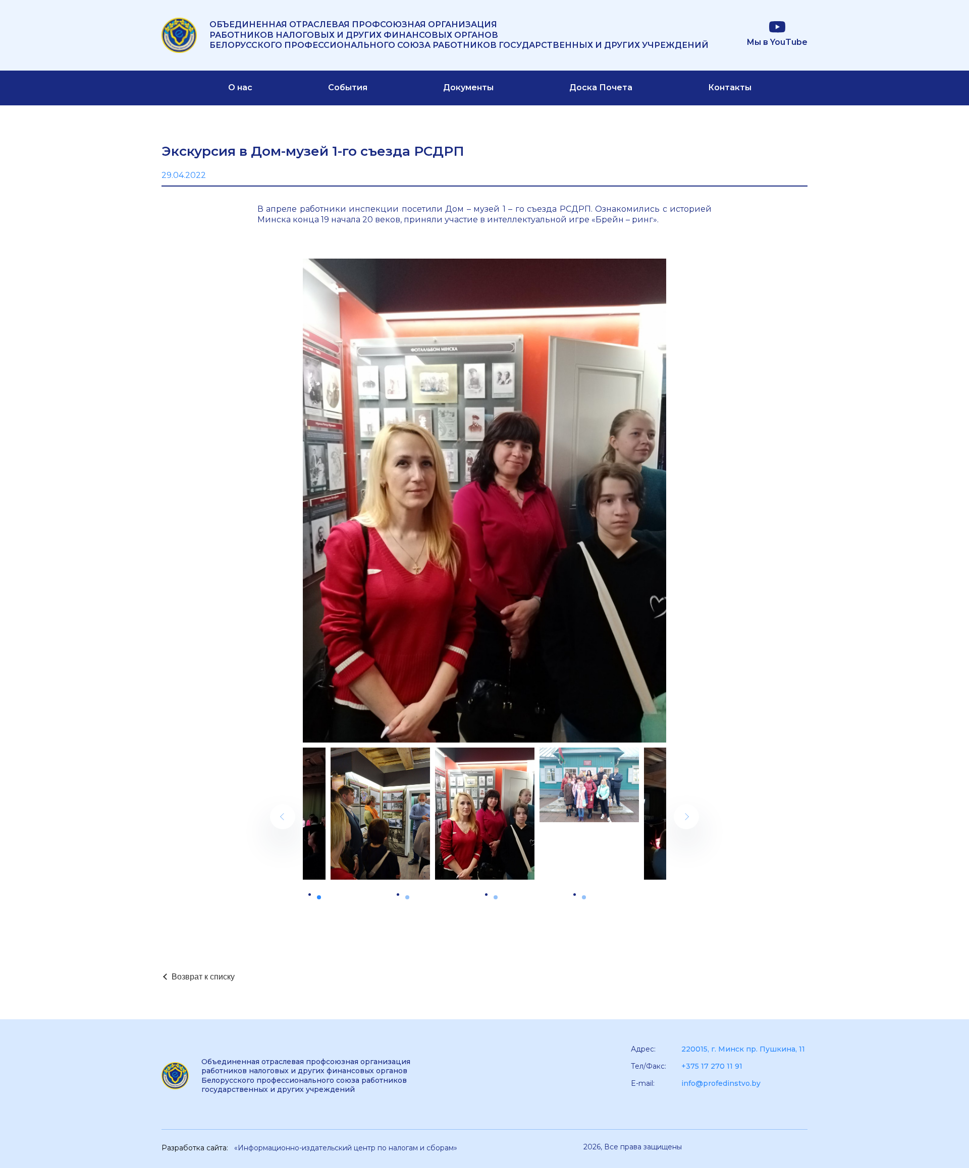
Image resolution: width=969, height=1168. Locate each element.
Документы (468, 87)
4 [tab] (584, 897)
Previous (282, 816)
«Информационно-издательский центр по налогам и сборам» (345, 1147)
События (347, 87)
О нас (240, 87)
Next (686, 816)
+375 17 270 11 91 (711, 1066)
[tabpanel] (484, 814)
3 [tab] (496, 897)
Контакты (729, 87)
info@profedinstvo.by (721, 1083)
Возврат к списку (203, 976)
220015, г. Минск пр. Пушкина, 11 (743, 1049)
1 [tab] (319, 897)
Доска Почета (600, 87)
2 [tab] (407, 897)
